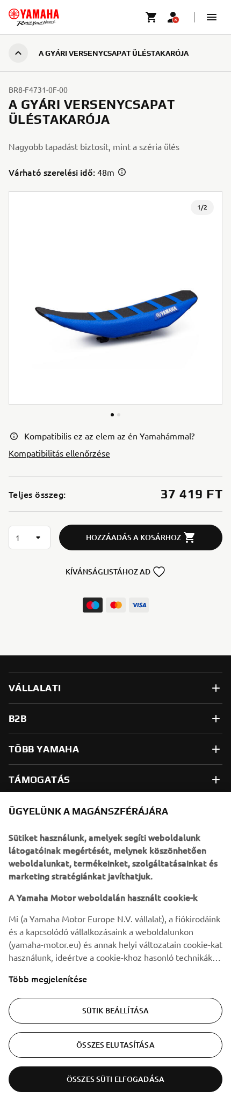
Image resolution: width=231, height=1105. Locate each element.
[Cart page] (151, 17)
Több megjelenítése (48, 978)
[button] (211, 17)
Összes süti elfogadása (115, 1079)
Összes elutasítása (115, 1045)
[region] (115, 948)
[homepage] (34, 17)
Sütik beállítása (115, 1010)
